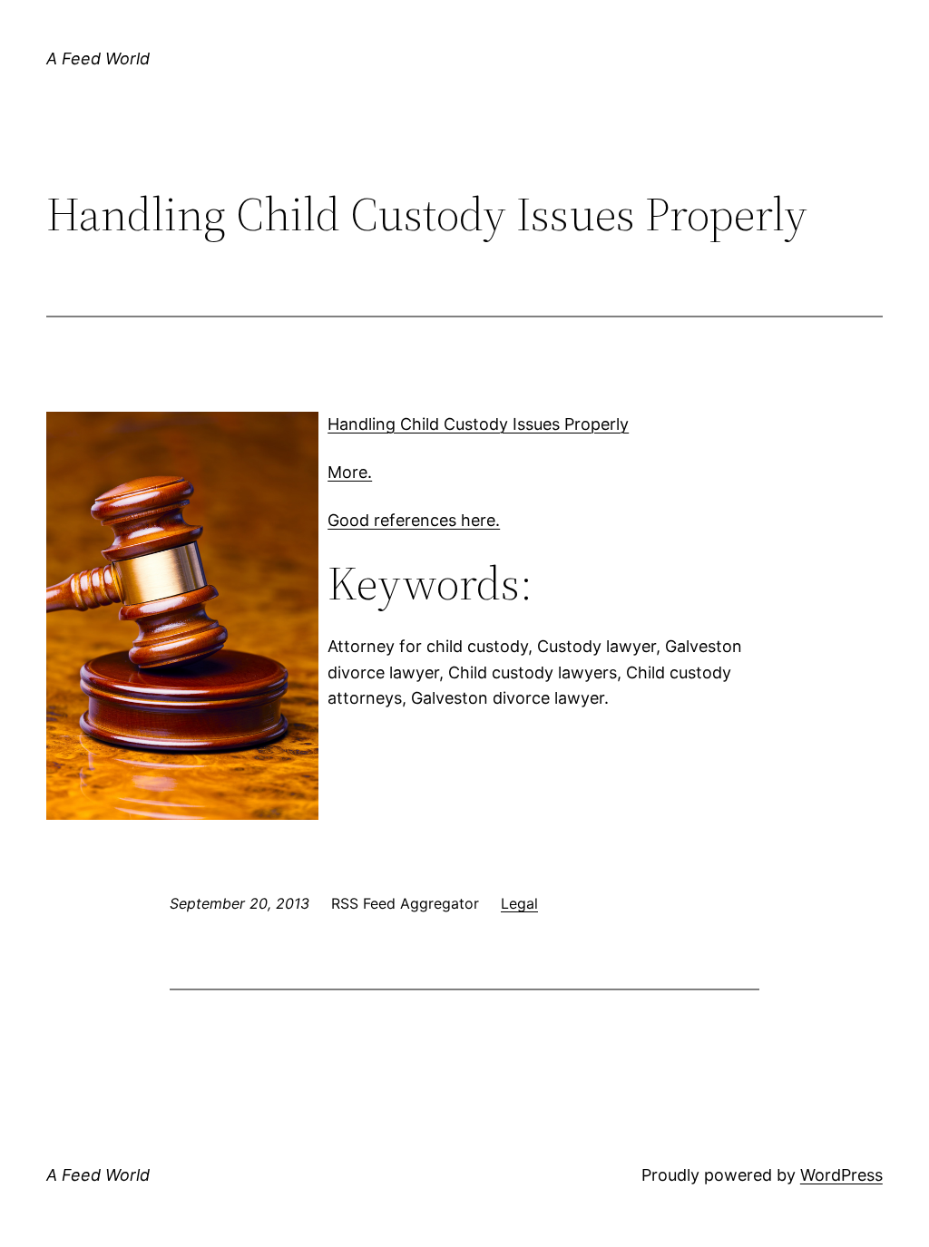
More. (350, 472)
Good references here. (414, 520)
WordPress (841, 1174)
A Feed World (98, 58)
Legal (519, 903)
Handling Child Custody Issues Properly (478, 424)
